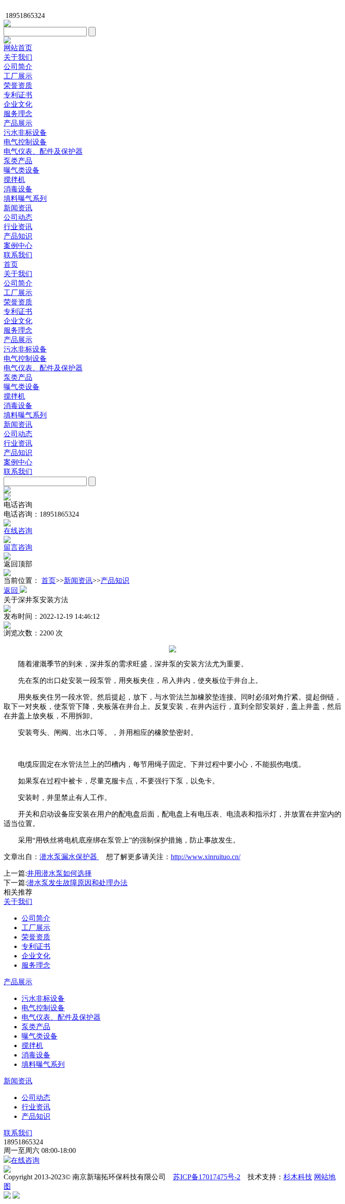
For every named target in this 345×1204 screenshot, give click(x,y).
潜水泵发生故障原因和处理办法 (77, 883)
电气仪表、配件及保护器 (43, 151)
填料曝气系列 (25, 198)
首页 (11, 264)
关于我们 (18, 57)
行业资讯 (18, 226)
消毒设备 (18, 189)
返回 (12, 590)
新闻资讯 (18, 208)
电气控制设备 (25, 142)
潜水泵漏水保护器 (69, 857)
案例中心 (18, 245)
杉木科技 (297, 1177)
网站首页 (18, 48)
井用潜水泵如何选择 (59, 873)
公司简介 (18, 66)
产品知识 (18, 236)
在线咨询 (25, 1160)
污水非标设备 (25, 132)
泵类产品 (18, 161)
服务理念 (18, 113)
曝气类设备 (22, 170)
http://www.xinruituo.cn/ (205, 857)
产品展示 (18, 123)
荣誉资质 (18, 85)
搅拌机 (14, 179)
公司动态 (18, 217)
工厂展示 (18, 76)
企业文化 (18, 104)
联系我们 (18, 255)
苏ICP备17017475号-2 (206, 1177)
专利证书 (18, 95)
